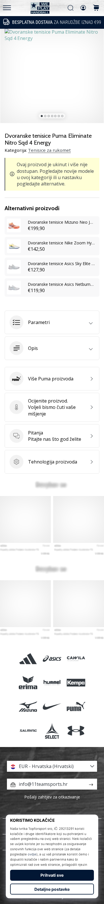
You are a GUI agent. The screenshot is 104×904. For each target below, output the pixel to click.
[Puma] (76, 707)
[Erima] (28, 683)
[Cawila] (76, 659)
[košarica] (96, 8)
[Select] (52, 730)
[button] (52, 322)
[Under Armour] (76, 730)
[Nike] (52, 707)
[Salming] (28, 730)
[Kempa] (76, 683)
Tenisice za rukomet (49, 150)
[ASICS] (52, 659)
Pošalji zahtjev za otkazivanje (52, 797)
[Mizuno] (28, 707)
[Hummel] (52, 683)
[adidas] (28, 659)
